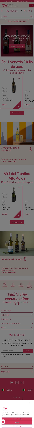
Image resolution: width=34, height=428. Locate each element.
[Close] (29, 403)
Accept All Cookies (17, 419)
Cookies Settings (17, 426)
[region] (17, 414)
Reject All (17, 422)
